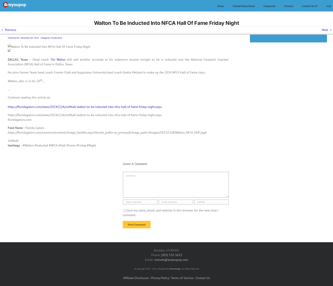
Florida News (56, 37)
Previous (10, 30)
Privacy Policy (160, 278)
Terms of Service (182, 278)
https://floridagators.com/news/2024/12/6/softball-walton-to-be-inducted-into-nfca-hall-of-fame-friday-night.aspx (85, 107)
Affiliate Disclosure (136, 278)
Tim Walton (58, 60)
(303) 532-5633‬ (171, 255)
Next (325, 30)
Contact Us (203, 278)
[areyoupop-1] (15, 3)
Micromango (175, 268)
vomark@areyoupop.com (171, 260)
